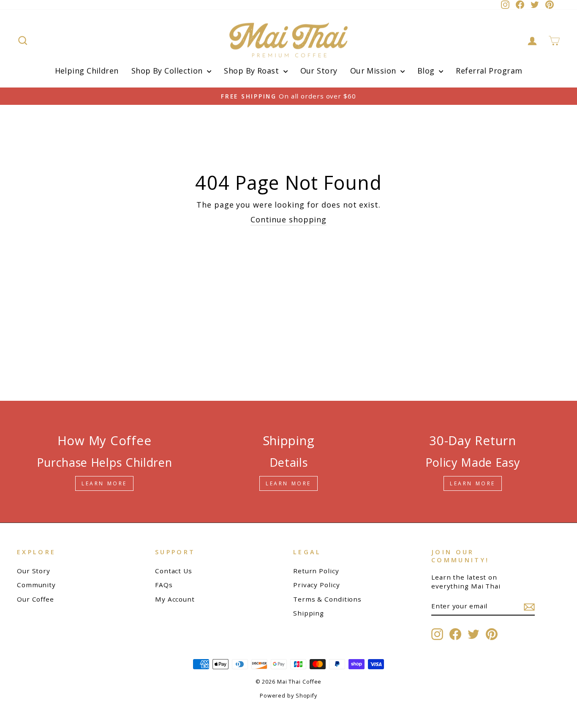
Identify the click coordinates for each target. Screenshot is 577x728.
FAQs (164, 584)
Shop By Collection (168, 71)
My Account (175, 599)
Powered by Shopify (288, 695)
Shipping (308, 613)
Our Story (318, 71)
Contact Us (173, 571)
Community (36, 584)
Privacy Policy (316, 584)
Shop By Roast (252, 71)
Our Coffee (35, 599)
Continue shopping (288, 219)
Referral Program (489, 71)
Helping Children (87, 71)
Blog (427, 71)
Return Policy (316, 571)
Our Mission (374, 71)
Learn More (104, 483)
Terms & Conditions (327, 599)
